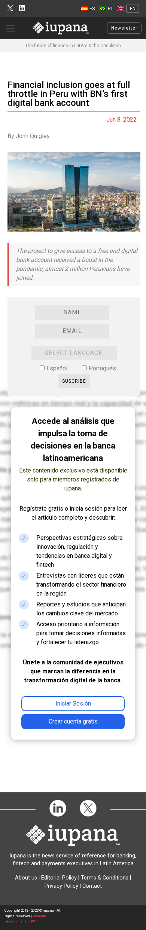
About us (26, 878)
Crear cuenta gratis (73, 721)
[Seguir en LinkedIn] (22, 8)
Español (56, 368)
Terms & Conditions (104, 878)
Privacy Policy (61, 886)
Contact (92, 886)
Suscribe (74, 381)
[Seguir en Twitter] (10, 8)
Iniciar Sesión (73, 703)
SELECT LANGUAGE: (74, 353)
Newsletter (124, 28)
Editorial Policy (59, 878)
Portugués (102, 368)
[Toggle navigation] (12, 28)
